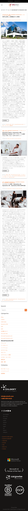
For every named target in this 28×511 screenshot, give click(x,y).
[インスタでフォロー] (4, 411)
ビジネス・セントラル (7, 175)
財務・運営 (3, 361)
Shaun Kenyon (18, 138)
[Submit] (26, 310)
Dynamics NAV (11, 177)
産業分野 (9, 15)
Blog (3, 130)
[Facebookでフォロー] (2, 411)
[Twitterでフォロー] (6, 411)
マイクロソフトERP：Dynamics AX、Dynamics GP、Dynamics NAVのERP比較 (13, 184)
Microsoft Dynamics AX (12, 299)
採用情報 (3, 373)
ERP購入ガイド (4, 331)
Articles (4, 442)
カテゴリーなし (4, 350)
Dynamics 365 (5, 14)
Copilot (2, 319)
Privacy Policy (14, 507)
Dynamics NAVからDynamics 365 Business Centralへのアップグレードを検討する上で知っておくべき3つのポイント (13, 134)
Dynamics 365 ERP (6, 438)
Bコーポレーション (5, 368)
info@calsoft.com (17, 1)
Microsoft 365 (4, 333)
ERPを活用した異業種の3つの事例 (11, 16)
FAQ (3, 444)
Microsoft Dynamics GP (6, 338)
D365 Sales (3, 321)
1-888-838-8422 (10, 1)
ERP (9, 14)
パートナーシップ (5, 371)
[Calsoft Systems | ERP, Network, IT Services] (14, 5)
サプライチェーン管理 (6, 354)
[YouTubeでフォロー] (10, 411)
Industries (4, 440)
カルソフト (3, 352)
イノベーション (4, 347)
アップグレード (21, 130)
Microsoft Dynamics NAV (16, 14)
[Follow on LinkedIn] (8, 411)
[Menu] (2, 5)
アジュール (3, 343)
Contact (4, 448)
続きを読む (5, 120)
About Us (4, 446)
